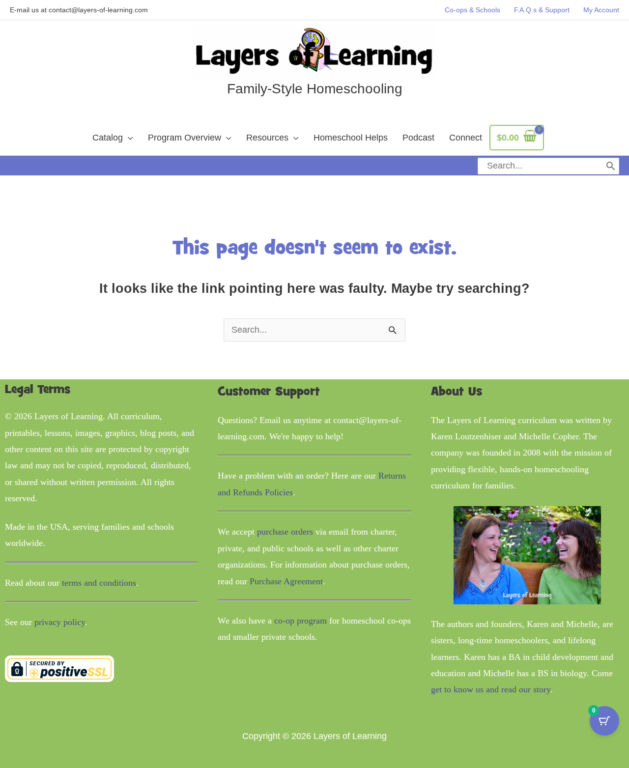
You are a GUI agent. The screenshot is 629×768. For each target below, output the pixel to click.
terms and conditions (99, 583)
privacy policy (59, 622)
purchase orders (285, 532)
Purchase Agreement (286, 581)
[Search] (610, 166)
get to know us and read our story (490, 689)
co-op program (300, 621)
